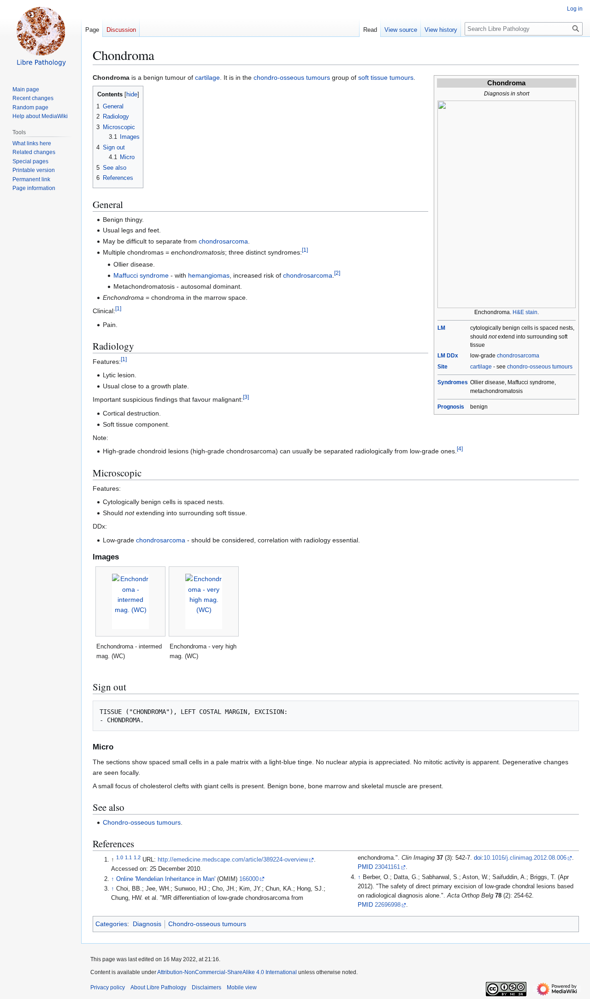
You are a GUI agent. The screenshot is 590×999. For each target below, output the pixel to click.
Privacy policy (107, 987)
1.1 (128, 857)
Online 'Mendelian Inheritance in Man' (165, 879)
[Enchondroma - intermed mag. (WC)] (130, 601)
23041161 (387, 867)
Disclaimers (206, 987)
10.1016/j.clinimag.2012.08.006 (525, 858)
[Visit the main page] (40, 37)
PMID (365, 867)
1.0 (119, 857)
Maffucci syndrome (141, 275)
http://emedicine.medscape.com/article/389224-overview (233, 859)
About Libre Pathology (158, 987)
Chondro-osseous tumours (142, 822)
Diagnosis (147, 924)
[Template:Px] (506, 204)
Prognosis (450, 407)
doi (478, 858)
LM (441, 328)
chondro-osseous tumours (539, 366)
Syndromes (452, 382)
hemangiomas (209, 275)
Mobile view (242, 987)
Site (442, 366)
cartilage (481, 366)
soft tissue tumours (385, 77)
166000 (249, 879)
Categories (111, 924)
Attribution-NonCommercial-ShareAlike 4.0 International (227, 972)
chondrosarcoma (518, 355)
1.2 (137, 857)
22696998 (388, 905)
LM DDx (447, 355)
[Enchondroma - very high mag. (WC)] (203, 601)
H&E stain (525, 312)
